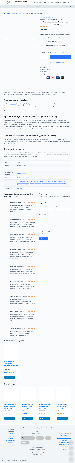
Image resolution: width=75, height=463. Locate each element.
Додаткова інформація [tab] (36, 87)
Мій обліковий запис (60, 2)
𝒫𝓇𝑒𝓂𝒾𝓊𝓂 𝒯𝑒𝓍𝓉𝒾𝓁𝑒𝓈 (21, 1)
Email (58, 207)
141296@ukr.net (37, 454)
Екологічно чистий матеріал (49, 181)
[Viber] (71, 453)
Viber (48, 438)
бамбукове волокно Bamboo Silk (26, 177)
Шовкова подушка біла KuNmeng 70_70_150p (45, 406)
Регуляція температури (59, 183)
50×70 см (19, 188)
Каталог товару (38, 2)
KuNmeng (46, 71)
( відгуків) (51, 26)
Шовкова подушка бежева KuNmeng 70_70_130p (27, 406)
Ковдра (6, 372)
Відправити (44, 239)
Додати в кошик (60, 57)
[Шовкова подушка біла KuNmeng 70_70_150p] (46, 395)
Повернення (10, 436)
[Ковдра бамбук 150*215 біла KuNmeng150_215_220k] (11, 352)
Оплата (11, 433)
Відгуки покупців (64, 444)
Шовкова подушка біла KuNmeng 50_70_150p (62, 406)
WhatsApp (25, 442)
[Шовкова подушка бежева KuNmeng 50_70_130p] (11, 395)
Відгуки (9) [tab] (47, 87)
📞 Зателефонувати (27, 438)
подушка (13, 104)
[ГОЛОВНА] (4, 13)
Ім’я (40, 207)
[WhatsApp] (71, 448)
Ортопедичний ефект (35, 183)
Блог (52, 2)
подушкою (37, 92)
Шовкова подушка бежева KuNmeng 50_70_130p (10, 406)
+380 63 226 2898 (37, 433)
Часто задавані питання (64, 438)
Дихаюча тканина (36, 181)
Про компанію (64, 435)
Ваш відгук (42, 214)
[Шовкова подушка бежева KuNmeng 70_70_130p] (29, 395)
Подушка (48, 69)
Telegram (40, 438)
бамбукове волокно (22, 173)
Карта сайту (64, 446)
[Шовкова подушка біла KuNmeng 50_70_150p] (64, 395)
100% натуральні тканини (24, 181)
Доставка (10, 438)
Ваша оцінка (41, 203)
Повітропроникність (47, 183)
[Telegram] (71, 459)
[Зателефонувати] (71, 442)
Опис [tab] (26, 87)
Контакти (46, 2)
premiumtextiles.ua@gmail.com (37, 449)
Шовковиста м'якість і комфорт (25, 184)
